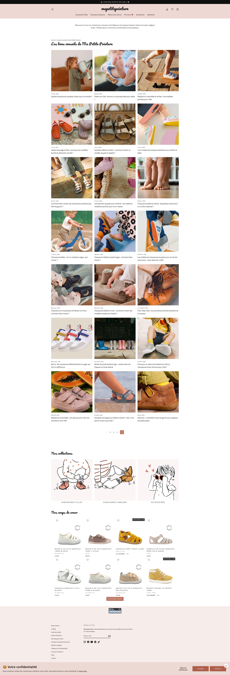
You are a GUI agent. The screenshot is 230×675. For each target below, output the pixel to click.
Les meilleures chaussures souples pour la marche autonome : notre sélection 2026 (157, 258)
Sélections (151, 14)
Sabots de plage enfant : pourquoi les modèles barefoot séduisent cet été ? (69, 151)
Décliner (218, 668)
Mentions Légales (56, 645)
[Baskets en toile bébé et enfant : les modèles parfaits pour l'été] (158, 70)
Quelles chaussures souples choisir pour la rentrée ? (71, 96)
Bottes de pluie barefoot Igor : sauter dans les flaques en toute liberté (112, 365)
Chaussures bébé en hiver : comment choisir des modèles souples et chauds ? (113, 312)
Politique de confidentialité (59, 648)
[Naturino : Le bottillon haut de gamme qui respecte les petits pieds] (158, 391)
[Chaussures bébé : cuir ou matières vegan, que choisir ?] (71, 231)
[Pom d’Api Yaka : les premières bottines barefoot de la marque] (158, 284)
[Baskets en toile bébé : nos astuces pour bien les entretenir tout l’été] (71, 391)
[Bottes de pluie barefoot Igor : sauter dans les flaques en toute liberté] (115, 338)
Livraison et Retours (57, 652)
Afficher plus (115, 599)
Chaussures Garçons (97, 14)
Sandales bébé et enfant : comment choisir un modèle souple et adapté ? (112, 151)
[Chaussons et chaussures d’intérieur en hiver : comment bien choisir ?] (71, 284)
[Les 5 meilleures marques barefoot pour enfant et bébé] (158, 124)
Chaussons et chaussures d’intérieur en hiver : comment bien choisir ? (69, 312)
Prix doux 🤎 (128, 14)
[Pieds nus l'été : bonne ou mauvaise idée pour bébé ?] (115, 70)
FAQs (52, 655)
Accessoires (140, 14)
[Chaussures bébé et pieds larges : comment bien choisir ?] (115, 231)
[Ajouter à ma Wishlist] (57, 520)
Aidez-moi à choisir (115, 14)
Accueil (53, 40)
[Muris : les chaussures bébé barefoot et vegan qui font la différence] (71, 338)
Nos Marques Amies (57, 639)
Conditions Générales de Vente (60, 642)
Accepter (200, 668)
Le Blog (53, 629)
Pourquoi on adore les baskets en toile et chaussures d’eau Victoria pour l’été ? (154, 365)
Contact (53, 658)
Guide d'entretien (56, 635)
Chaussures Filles (81, 14)
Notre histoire (55, 626)
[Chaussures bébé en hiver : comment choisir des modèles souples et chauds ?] (115, 284)
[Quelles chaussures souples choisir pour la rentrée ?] (71, 70)
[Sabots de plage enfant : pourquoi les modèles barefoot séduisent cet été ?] (71, 124)
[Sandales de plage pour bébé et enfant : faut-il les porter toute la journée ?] (115, 391)
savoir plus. (83, 671)
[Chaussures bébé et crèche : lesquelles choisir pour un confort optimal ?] (158, 177)
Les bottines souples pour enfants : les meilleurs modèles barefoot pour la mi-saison (113, 205)
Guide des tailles (56, 632)
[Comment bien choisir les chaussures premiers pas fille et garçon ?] (71, 177)
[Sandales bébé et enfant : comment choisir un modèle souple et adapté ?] (115, 124)
